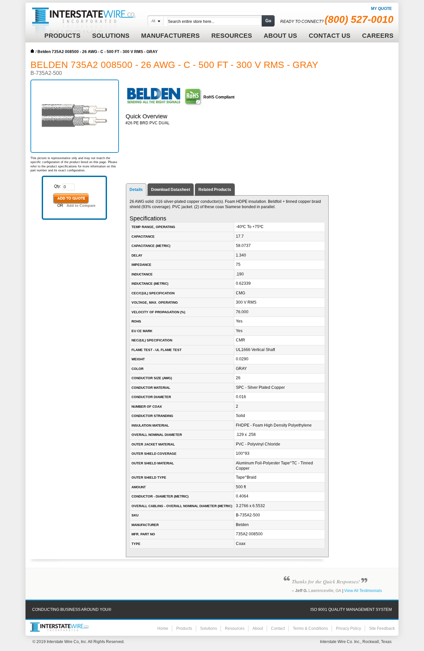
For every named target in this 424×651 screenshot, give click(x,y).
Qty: (57, 186)
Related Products (214, 189)
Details (136, 189)
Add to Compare (81, 205)
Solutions (208, 628)
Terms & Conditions (310, 628)
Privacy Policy (348, 628)
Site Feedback (382, 628)
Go (268, 20)
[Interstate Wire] (59, 627)
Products (184, 628)
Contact (278, 628)
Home (32, 51)
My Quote (381, 8)
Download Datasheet (170, 189)
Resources (234, 628)
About (257, 628)
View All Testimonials (363, 590)
